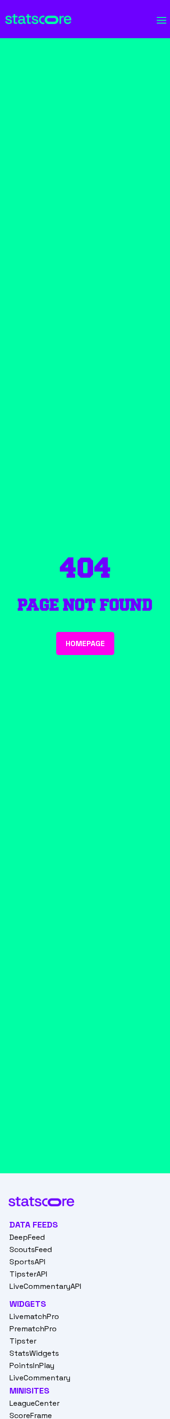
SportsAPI (27, 1262)
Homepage (85, 643)
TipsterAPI (28, 1274)
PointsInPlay (31, 1365)
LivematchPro (34, 1316)
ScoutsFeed (30, 1249)
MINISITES (29, 1390)
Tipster (22, 1341)
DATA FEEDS (33, 1224)
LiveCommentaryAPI (45, 1286)
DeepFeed (27, 1237)
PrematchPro (33, 1329)
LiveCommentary (39, 1378)
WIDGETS (27, 1303)
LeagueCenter (34, 1403)
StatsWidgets (34, 1353)
